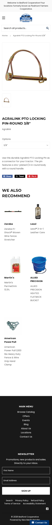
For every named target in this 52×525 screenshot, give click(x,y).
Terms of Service (12, 503)
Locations (26, 432)
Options (6, 139)
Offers (26, 416)
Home (5, 35)
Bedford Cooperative (29, 516)
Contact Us (26, 436)
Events (26, 420)
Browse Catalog (26, 412)
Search (9, 500)
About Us (26, 428)
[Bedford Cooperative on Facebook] (47, 509)
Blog (26, 424)
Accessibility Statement (34, 503)
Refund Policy (37, 500)
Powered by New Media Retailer (25, 519)
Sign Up (26, 491)
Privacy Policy (21, 500)
